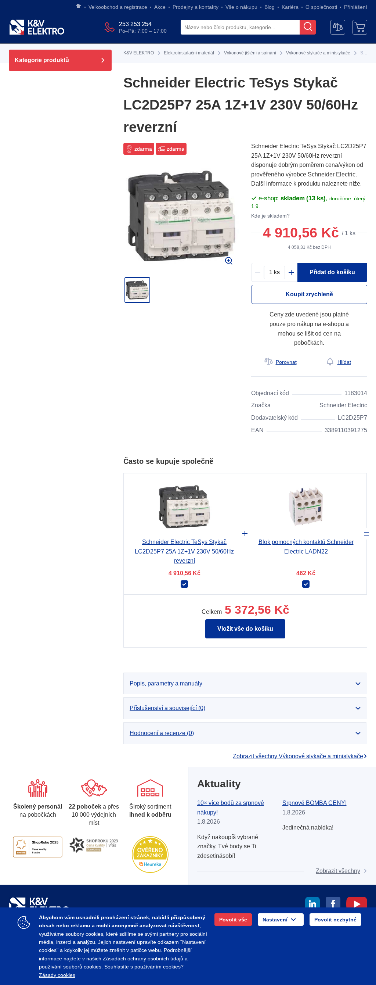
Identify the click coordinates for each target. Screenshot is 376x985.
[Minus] (258, 272)
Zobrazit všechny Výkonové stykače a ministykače (298, 756)
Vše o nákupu (241, 7)
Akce (160, 7)
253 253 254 (135, 24)
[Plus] (291, 272)
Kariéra (290, 7)
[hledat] (308, 27)
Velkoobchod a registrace (117, 7)
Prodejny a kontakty (195, 7)
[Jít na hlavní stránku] (79, 6)
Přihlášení (355, 7)
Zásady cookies (57, 975)
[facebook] (333, 905)
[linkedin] (312, 905)
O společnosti (321, 7)
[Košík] (359, 27)
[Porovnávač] (337, 27)
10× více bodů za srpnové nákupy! (230, 808)
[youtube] (356, 905)
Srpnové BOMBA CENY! (314, 803)
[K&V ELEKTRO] (37, 27)
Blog (269, 7)
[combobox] (240, 27)
